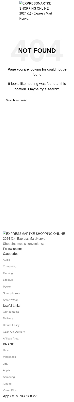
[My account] (69, 11)
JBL (5, 363)
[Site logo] (37, 10)
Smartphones (11, 293)
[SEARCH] (72, 24)
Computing (10, 266)
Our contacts (11, 311)
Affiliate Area (11, 338)
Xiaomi (7, 383)
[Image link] (37, 236)
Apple (6, 370)
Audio (6, 259)
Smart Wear (10, 299)
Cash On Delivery (14, 331)
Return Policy (11, 325)
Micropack (9, 356)
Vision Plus (10, 390)
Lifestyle (8, 279)
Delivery (8, 318)
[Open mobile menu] (4, 11)
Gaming (8, 273)
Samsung (9, 376)
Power (7, 286)
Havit (6, 350)
